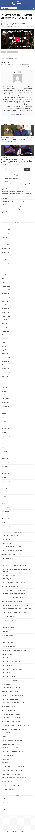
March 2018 (5, 395)
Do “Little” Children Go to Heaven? (13, 140)
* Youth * (5, 631)
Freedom (3, 52)
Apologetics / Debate (9, 642)
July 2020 (4, 320)
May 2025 (4, 226)
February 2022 (6, 286)
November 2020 (6, 308)
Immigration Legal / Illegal (11, 714)
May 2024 (4, 241)
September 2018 (6, 372)
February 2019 (6, 357)
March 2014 (5, 503)
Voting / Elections (8, 789)
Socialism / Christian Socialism (12, 751)
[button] (33, 8)
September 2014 (6, 481)
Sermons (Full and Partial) (11, 748)
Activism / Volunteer (9, 635)
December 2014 (6, 470)
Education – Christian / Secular (13, 695)
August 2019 (5, 338)
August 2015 (5, 440)
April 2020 (4, 327)
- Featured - (4, 157)
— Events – (5, 562)
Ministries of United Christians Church (15, 725)
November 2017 (6, 410)
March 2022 (5, 282)
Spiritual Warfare (8, 755)
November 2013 (6, 518)
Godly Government (8, 710)
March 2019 (5, 353)
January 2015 (5, 466)
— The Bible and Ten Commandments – (15, 590)
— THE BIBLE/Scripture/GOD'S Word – (14, 594)
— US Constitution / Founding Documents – (17, 609)
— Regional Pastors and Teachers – (14, 582)
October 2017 (5, 413)
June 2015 (4, 447)
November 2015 (6, 428)
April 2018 (4, 391)
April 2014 (4, 500)
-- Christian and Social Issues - (21, 23)
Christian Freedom (18, 24)
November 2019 (6, 335)
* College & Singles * (9, 616)
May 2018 (4, 387)
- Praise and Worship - (7, 23)
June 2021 (4, 305)
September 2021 (6, 297)
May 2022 (4, 278)
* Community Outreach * (10, 620)
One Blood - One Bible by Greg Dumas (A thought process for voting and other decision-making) (16, 65)
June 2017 (4, 417)
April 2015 (4, 455)
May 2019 (4, 350)
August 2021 (5, 301)
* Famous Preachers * (9, 624)
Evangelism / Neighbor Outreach (13, 703)
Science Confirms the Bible (9, 59)
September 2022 (6, 263)
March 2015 (5, 458)
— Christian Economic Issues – (12, 554)
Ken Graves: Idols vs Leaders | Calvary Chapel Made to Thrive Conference (17, 185)
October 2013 (5, 522)
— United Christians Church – (12, 601)
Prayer (4, 736)
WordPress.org (6, 809)
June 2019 (4, 346)
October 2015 (5, 432)
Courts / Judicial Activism (11, 688)
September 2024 (6, 233)
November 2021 (6, 293)
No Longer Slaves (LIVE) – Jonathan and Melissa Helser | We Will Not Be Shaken (16, 18)
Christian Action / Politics (11, 661)
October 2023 (5, 252)
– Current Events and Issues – (12, 535)
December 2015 (6, 425)
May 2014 (4, 496)
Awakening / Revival (6, 24)
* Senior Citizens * (8, 627)
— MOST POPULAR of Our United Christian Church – (16, 570)
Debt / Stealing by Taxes (10, 691)
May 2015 (4, 451)
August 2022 (5, 267)
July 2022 (4, 271)
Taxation (5, 763)
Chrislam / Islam (7, 654)
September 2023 (6, 256)
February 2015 (6, 462)
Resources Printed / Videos (11, 744)
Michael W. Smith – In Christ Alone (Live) (13, 201)
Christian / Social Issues (10, 658)
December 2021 (6, 290)
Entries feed (5, 802)
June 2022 (4, 274)
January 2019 (5, 361)
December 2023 (6, 248)
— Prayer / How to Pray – (10, 579)
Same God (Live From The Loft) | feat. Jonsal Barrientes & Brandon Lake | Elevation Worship (17, 208)
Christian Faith (7, 665)
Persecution (6, 733)
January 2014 (5, 511)
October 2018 (5, 368)
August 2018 (5, 376)
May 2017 (4, 421)
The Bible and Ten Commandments (13, 766)
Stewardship (6, 759)
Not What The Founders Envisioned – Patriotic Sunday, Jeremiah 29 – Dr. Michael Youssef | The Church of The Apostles (16, 161)
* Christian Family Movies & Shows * (14, 612)
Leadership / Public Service (11, 721)
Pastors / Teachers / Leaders (12, 729)
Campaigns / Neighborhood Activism (14, 650)
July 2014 (4, 488)
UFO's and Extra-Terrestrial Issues (14, 778)
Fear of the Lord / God (9, 706)
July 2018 (4, 380)
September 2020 (6, 316)
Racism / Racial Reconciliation (12, 740)
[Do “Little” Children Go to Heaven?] (17, 130)
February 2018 (6, 398)
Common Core (6, 684)
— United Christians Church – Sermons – (15, 605)
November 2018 (6, 365)
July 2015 (4, 443)
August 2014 (5, 485)
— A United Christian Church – (12, 547)
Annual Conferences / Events (12, 639)
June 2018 (4, 383)
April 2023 (4, 259)
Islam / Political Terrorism (11, 718)
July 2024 (4, 237)
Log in (3, 798)
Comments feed (6, 806)
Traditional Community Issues (12, 770)
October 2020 (5, 312)
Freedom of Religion (12, 52)
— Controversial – (8, 558)
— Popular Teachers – (9, 575)
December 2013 (6, 515)
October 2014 (5, 477)
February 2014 (6, 507)
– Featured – (6, 539)
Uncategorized (7, 781)
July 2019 (4, 342)
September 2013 (6, 526)
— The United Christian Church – (13, 597)
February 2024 (6, 244)
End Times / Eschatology (10, 699)
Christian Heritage (8, 676)
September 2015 (6, 436)
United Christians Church (7, 26)
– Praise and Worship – (9, 543)
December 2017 (6, 406)
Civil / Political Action (9, 680)
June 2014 (4, 492)
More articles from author (17, 114)
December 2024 (6, 229)
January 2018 (5, 402)
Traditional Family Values (11, 774)
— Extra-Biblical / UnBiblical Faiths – (14, 565)
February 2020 (6, 331)
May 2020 (4, 323)
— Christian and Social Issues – (12, 550)
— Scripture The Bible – (10, 586)
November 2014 (6, 473)
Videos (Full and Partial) (10, 785)
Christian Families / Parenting (12, 669)
